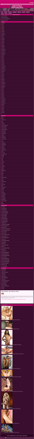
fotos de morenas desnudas (5, 261)
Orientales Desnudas (4, 177)
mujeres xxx (2, 288)
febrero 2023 (3, 31)
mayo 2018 (2, 75)
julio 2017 (2, 89)
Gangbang (2, 155)
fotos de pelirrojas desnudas (5, 255)
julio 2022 (2, 35)
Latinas (2, 163)
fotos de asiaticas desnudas (5, 240)
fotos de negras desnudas (5, 258)
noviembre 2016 (3, 100)
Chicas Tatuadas (3, 130)
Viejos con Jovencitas (4, 200)
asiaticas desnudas (3, 227)
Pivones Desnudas (3, 181)
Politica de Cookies (24, 435)
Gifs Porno (2, 156)
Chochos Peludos (3, 132)
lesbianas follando (3, 233)
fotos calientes (3, 243)
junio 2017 (2, 90)
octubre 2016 (3, 101)
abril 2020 (2, 43)
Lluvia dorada (3, 166)
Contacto (17, 435)
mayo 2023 (2, 27)
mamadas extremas (4, 236)
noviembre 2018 (3, 67)
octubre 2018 (3, 68)
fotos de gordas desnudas (5, 253)
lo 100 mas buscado (4, 266)
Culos (2, 140)
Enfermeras (2, 147)
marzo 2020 (2, 45)
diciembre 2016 (3, 98)
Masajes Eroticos (3, 170)
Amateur (5, 12)
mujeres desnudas (3, 269)
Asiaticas (2, 118)
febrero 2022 (3, 39)
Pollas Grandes (3, 184)
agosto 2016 (2, 104)
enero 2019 (2, 64)
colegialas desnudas (3, 276)
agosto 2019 (2, 54)
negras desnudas (3, 270)
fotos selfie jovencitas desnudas (5, 230)
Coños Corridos (3, 136)
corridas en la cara (4, 250)
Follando (2, 151)
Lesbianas (19, 12)
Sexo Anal (2, 189)
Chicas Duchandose (3, 126)
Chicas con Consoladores (4, 125)
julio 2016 (2, 105)
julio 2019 (2, 56)
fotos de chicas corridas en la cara (5, 228)
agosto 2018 (2, 71)
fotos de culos (3, 249)
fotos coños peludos (4, 215)
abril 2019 (2, 60)
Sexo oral (2, 191)
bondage (2, 122)
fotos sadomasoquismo (4, 219)
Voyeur (2, 202)
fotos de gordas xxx (4, 209)
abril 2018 (2, 76)
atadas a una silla (3, 119)
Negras (2, 174)
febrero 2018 (3, 79)
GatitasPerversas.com (13, 435)
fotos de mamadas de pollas (5, 234)
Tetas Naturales (3, 196)
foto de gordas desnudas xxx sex (5, 280)
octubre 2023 (3, 23)
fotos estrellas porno (4, 208)
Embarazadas (3, 145)
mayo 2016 (2, 108)
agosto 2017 (2, 87)
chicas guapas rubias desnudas (5, 224)
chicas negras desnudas (4, 221)
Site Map (20, 435)
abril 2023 (2, 28)
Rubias (2, 185)
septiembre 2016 (3, 102)
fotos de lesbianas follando (5, 252)
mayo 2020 (2, 42)
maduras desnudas (4, 231)
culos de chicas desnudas (4, 212)
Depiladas (10, 12)
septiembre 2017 (3, 86)
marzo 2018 (2, 78)
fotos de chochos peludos (5, 237)
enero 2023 (2, 32)
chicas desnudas (3, 273)
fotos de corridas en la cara (4, 225)
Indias (2, 159)
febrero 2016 (3, 112)
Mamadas (27, 12)
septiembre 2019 (3, 53)
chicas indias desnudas (4, 129)
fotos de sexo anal (4, 264)
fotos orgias (2, 287)
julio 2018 (2, 72)
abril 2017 (2, 93)
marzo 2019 (2, 61)
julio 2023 (2, 24)
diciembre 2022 (3, 34)
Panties (2, 178)
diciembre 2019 (3, 49)
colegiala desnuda (3, 222)
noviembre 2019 (3, 50)
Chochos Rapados (3, 133)
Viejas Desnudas (3, 199)
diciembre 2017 (3, 82)
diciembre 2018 (3, 65)
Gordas (2, 158)
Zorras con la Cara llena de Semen (5, 18)
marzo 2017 (2, 94)
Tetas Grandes (3, 195)
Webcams (2, 203)
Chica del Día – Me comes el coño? (10, 291)
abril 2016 (2, 109)
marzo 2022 (2, 38)
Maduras (23, 12)
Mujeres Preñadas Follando (4, 17)
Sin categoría (3, 192)
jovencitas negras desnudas (4, 272)
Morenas (2, 173)
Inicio (2, 12)
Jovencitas (14, 12)
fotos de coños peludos (4, 218)
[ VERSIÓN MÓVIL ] (2, 438)
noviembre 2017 (3, 83)
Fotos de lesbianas (3, 283)
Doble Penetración (3, 144)
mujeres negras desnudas (4, 277)
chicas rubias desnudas (4, 211)
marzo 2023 (2, 30)
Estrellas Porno (3, 148)
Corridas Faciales (3, 137)
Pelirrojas (2, 180)
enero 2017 (2, 97)
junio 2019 (2, 57)
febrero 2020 (3, 46)
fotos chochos (3, 152)
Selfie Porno (2, 188)
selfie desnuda (3, 206)
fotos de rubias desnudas (4, 263)
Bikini (2, 121)
